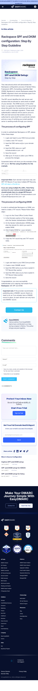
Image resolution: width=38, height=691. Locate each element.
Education (3, 618)
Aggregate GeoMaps (24, 567)
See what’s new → (19, 3)
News (21, 618)
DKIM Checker (4, 568)
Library (21, 613)
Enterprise (3, 605)
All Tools (3, 559)
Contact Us (20, 660)
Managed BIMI (23, 578)
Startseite (3, 20)
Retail (2, 626)
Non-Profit (3, 613)
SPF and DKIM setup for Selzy (13, 474)
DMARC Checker (4, 562)
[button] (2, 6)
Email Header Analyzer (25, 570)
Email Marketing (4, 628)
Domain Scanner (4, 575)
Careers (2, 638)
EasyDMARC (14, 320)
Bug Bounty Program (5, 648)
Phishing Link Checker (6, 586)
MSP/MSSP (22, 598)
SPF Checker (4, 565)
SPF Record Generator (6, 573)
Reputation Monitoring (25, 573)
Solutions (3, 597)
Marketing (3, 608)
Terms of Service (5, 671)
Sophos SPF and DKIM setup (12, 462)
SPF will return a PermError (10, 184)
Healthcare (3, 615)
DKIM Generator (4, 578)
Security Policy (5, 673)
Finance (2, 610)
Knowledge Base (13, 20)
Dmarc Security (4, 621)
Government (3, 623)
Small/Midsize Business (6, 603)
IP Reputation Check (5, 591)
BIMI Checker (4, 580)
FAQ (2, 646)
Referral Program (23, 603)
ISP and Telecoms (24, 601)
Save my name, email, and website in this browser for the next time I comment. (18, 369)
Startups (3, 600)
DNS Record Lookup (5, 583)
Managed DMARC (24, 575)
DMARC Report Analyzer (6, 588)
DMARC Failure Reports (25, 565)
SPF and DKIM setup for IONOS (13, 468)
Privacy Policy (23, 671)
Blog (21, 611)
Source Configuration (26, 20)
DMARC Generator (5, 570)
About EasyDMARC (5, 636)
